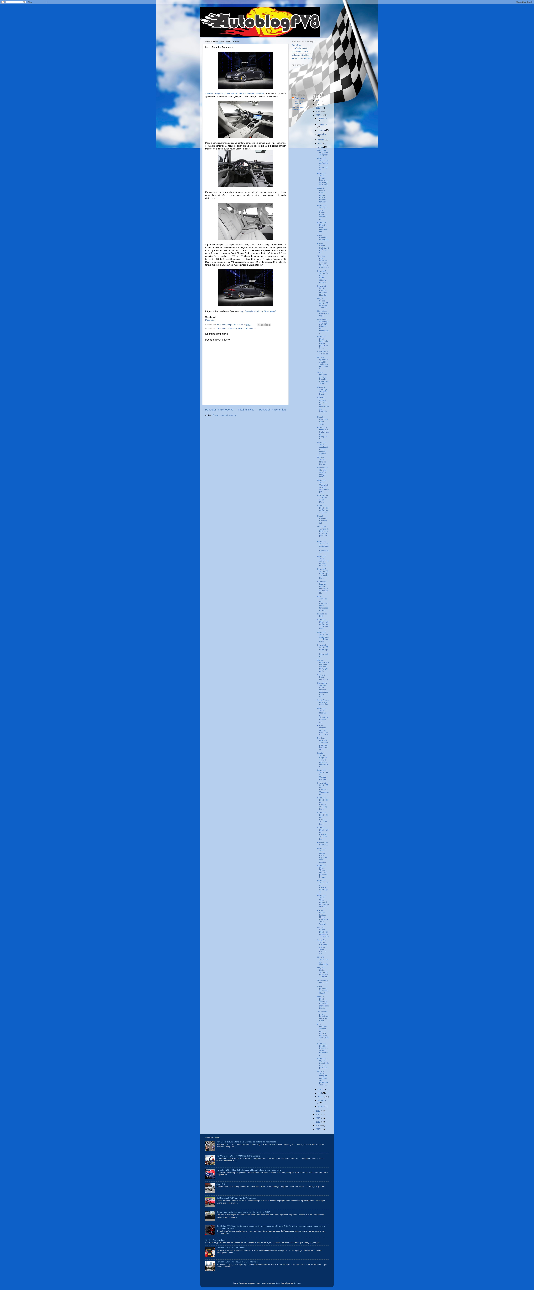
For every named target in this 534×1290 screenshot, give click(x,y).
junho (320, 147)
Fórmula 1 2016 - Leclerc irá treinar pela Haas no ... (322, 342)
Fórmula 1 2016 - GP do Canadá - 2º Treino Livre (322, 818)
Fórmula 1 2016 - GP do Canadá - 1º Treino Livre (322, 833)
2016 (318, 115)
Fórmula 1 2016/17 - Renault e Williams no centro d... (322, 1049)
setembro (322, 134)
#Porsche (232, 328)
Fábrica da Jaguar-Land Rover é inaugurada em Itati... (322, 689)
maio (320, 1089)
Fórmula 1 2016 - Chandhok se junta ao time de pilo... (323, 486)
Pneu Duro (296, 45)
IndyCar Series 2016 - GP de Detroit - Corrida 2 (323, 932)
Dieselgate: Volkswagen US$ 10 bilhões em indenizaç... (323, 326)
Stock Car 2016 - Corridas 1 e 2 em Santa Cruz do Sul (322, 947)
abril (320, 1093)
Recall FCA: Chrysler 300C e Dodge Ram (322, 472)
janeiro (321, 1106)
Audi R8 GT (222, 1184)
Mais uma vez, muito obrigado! (322, 152)
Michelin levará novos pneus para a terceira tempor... (322, 195)
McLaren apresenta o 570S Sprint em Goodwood (322, 363)
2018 (318, 108)
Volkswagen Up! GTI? (322, 981)
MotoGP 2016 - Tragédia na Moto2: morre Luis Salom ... (323, 1002)
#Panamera (222, 328)
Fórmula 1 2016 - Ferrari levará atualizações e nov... (322, 179)
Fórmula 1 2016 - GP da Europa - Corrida (322, 509)
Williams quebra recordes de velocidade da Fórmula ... (323, 406)
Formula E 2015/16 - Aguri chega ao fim (322, 227)
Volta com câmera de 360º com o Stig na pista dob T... (323, 532)
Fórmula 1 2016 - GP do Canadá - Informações (322, 886)
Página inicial (246, 409)
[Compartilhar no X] (264, 324)
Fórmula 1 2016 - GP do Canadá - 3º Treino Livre (322, 803)
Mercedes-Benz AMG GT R (323, 313)
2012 (318, 1122)
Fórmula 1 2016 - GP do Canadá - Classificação (323, 788)
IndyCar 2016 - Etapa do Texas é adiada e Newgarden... (322, 760)
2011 (318, 1126)
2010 (318, 1129)
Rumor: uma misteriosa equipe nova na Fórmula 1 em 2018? (243, 1212)
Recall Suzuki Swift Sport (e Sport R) (323, 248)
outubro (321, 130)
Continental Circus (300, 52)
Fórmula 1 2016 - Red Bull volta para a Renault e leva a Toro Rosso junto (249, 1170)
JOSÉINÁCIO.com (300, 48)
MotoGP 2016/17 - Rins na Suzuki (322, 460)
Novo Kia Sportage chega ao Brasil (322, 390)
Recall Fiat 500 (322, 615)
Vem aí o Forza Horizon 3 (322, 677)
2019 (318, 104)
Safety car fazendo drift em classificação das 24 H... (322, 587)
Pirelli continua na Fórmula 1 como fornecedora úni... (322, 603)
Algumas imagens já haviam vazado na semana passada (234, 94)
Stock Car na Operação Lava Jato (323, 702)
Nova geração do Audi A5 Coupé (323, 989)
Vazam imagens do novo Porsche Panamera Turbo (322, 378)
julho (320, 144)
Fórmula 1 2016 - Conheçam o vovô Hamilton (322, 290)
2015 (318, 1111)
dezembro (322, 118)
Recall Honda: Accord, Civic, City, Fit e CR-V (322, 730)
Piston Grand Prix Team (302, 58)
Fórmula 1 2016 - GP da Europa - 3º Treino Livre (322, 573)
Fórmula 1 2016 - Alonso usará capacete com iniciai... (322, 855)
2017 (318, 112)
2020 (318, 101)
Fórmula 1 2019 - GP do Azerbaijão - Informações (238, 1262)
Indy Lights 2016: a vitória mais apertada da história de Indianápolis (246, 1142)
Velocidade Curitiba (300, 55)
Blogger (297, 1283)
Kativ (277, 1283)
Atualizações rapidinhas (215, 1240)
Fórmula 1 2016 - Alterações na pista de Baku (323, 561)
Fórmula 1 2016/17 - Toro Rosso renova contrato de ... (322, 212)
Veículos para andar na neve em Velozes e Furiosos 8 (323, 262)
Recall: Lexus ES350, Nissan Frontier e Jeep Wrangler (322, 917)
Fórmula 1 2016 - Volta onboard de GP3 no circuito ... (323, 901)
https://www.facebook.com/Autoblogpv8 (258, 311)
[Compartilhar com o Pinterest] (269, 324)
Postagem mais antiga (272, 409)
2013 (318, 1118)
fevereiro (322, 1100)
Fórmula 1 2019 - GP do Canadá (231, 1248)
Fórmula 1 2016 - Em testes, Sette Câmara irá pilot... (322, 276)
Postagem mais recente (219, 409)
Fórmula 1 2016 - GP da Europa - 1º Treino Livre (322, 636)
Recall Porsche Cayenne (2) (322, 519)
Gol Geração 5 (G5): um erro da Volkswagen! (236, 1198)
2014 (318, 1115)
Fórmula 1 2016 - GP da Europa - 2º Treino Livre (322, 624)
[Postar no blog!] (261, 324)
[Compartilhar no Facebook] (266, 324)
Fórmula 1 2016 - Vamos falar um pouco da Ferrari (322, 871)
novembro (322, 124)
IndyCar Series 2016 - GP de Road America (322, 303)
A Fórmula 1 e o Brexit (322, 353)
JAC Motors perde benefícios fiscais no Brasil (322, 1016)
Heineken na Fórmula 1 (322, 844)
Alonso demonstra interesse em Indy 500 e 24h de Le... (323, 665)
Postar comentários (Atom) (224, 415)
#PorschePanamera (246, 328)
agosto (321, 140)
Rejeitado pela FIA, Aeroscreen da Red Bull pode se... (322, 743)
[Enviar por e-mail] (259, 324)
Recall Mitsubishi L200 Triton (322, 420)
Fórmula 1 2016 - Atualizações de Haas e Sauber (322, 448)
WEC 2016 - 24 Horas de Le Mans (322, 498)
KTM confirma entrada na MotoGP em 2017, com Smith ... (323, 1032)
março (321, 1097)
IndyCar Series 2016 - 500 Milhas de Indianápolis (238, 1156)
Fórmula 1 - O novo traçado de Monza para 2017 (323, 1063)
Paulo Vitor (210, 320)
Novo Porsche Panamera (322, 237)
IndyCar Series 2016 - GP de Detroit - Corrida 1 (323, 972)
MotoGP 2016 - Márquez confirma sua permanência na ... (322, 1078)
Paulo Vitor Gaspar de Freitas (300, 101)
